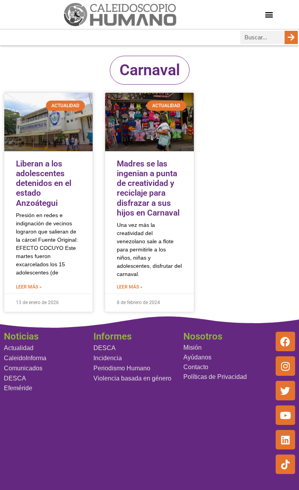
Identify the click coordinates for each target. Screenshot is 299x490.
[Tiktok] (285, 464)
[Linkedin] (285, 439)
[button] (269, 14)
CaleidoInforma (25, 358)
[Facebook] (285, 341)
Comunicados (23, 368)
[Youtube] (285, 415)
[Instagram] (285, 366)
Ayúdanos (197, 357)
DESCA (15, 378)
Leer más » (29, 287)
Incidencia (107, 358)
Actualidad (18, 348)
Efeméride (18, 388)
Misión (192, 347)
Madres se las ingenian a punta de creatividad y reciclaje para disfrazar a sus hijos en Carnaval (148, 188)
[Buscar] (291, 37)
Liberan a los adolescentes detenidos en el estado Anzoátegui (43, 183)
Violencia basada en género (132, 378)
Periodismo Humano (121, 368)
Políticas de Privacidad (215, 376)
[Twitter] (285, 390)
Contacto (195, 367)
